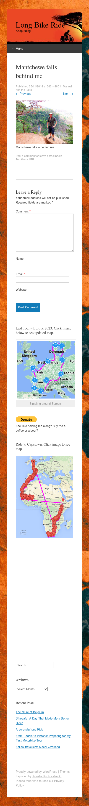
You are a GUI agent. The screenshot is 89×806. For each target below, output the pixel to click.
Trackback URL (25, 159)
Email (20, 274)
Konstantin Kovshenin (46, 776)
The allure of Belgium (30, 712)
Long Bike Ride (40, 24)
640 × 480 (53, 86)
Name (21, 258)
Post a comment (26, 156)
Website (21, 289)
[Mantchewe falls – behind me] (44, 142)
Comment (23, 211)
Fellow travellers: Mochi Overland (38, 747)
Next (68, 93)
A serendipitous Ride (29, 729)
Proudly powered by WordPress (36, 771)
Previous (23, 93)
